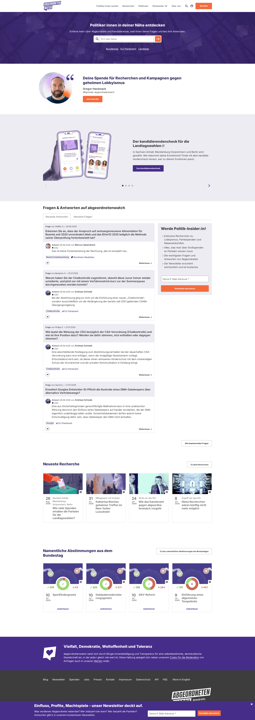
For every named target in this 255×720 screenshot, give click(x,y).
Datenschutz (143, 679)
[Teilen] (47, 263)
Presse (98, 679)
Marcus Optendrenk (85, 245)
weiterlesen (63, 608)
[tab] (57, 216)
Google (50, 423)
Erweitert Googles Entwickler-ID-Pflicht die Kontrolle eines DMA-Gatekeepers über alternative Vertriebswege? (98, 391)
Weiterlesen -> (145, 263)
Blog (45, 679)
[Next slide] (209, 185)
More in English (181, 679)
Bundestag (112, 48)
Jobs (86, 679)
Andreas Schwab (83, 291)
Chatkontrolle (53, 311)
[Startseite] (52, 6)
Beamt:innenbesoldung (57, 257)
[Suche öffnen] (186, 6)
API (157, 679)
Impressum (125, 679)
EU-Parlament (128, 48)
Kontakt (110, 679)
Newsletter (58, 679)
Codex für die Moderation (184, 657)
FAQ (165, 679)
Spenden (74, 679)
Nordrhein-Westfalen (84, 257)
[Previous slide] (46, 185)
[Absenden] (158, 39)
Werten (98, 661)
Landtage (143, 48)
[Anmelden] (191, 6)
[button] (122, 185)
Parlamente (158, 6)
